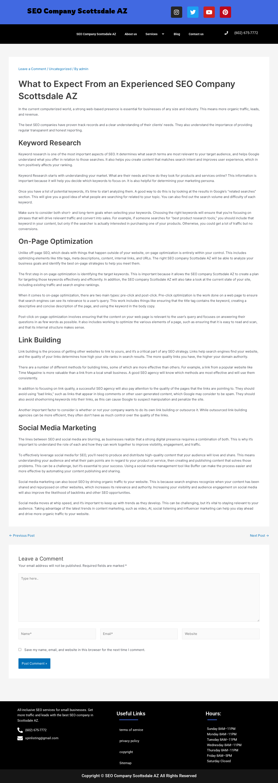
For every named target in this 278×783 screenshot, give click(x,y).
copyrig (124, 752)
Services (151, 34)
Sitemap (125, 763)
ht (131, 752)
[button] (159, 34)
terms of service (131, 730)
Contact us (196, 34)
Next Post (259, 535)
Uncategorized (60, 69)
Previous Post (22, 535)
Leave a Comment (32, 69)
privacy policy (129, 741)
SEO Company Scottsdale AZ (96, 34)
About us (131, 34)
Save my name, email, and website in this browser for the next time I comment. (84, 650)
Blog (177, 34)
